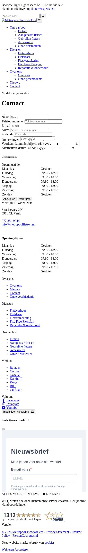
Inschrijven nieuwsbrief (17, 411)
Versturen (24, 198)
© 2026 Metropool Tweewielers (22, 532)
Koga (13, 382)
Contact (15, 86)
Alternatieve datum (14, 148)
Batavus (15, 367)
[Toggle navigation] (39, 20)
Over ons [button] (16, 71)
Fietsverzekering (28, 60)
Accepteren (22, 549)
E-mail (6, 125)
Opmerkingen (10, 139)
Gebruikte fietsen (29, 38)
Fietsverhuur (26, 53)
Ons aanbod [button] (17, 27)
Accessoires (25, 42)
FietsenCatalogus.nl (25, 535)
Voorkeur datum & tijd (16, 143)
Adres (5, 130)
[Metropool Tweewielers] (19, 20)
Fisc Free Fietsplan (30, 64)
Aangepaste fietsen (30, 35)
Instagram (12, 404)
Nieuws (15, 82)
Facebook (12, 400)
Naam (5, 117)
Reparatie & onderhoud (33, 68)
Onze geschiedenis (30, 79)
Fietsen (22, 31)
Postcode (7, 134)
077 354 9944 (11, 220)
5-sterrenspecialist (42, 8)
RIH (13, 386)
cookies (49, 542)
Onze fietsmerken (29, 46)
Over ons (24, 75)
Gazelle (15, 375)
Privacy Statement (57, 532)
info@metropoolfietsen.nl (18, 224)
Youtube (11, 407)
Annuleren (9, 198)
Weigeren (8, 549)
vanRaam (16, 389)
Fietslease (24, 57)
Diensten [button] (15, 49)
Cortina (14, 371)
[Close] (3, 114)
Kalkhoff (15, 378)
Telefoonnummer (13, 121)
